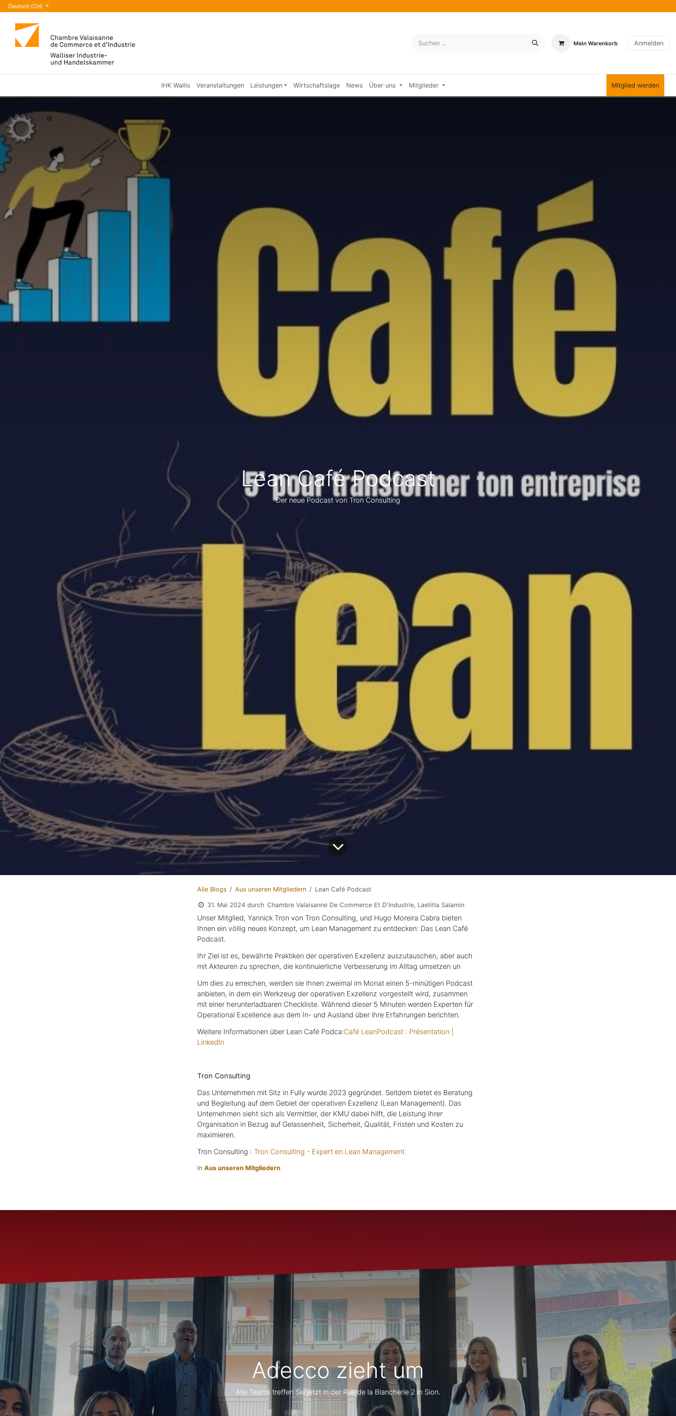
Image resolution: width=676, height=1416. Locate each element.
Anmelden (648, 43)
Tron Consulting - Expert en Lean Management (329, 1151)
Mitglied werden (635, 85)
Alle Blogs (212, 889)
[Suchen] (535, 43)
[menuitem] (175, 85)
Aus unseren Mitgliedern (270, 889)
